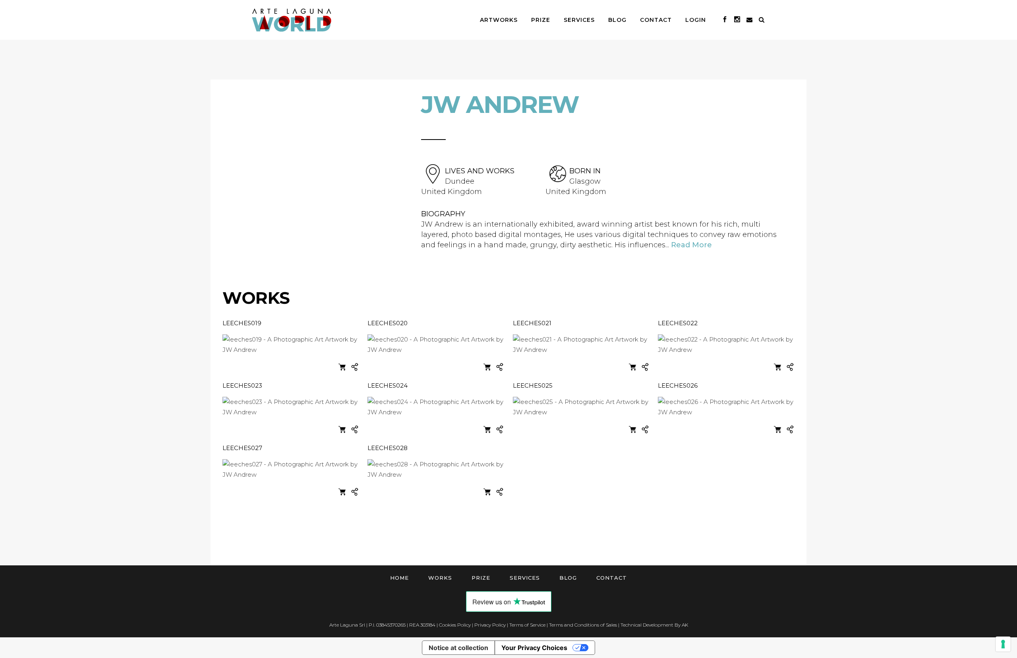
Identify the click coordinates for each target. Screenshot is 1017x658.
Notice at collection (458, 648)
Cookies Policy (455, 625)
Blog (568, 578)
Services (525, 578)
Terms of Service (527, 625)
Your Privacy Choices (534, 648)
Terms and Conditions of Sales (583, 625)
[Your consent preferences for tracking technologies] (1003, 644)
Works (440, 578)
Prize (481, 578)
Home (399, 578)
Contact (611, 578)
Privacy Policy (490, 625)
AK (685, 625)
